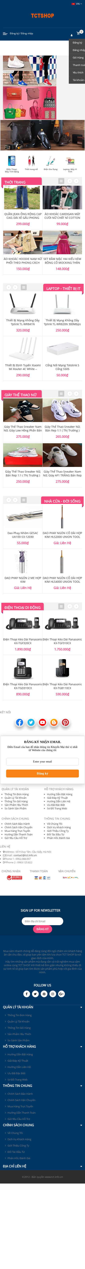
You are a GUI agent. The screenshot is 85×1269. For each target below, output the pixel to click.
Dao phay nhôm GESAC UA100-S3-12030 (23, 535)
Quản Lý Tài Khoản (15, 798)
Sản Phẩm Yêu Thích (16, 805)
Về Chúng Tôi (54, 824)
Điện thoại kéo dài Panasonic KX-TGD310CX (22, 686)
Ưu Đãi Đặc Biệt (56, 805)
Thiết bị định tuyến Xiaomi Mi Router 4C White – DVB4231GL (23, 369)
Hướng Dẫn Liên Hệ (58, 801)
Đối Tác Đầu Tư (55, 834)
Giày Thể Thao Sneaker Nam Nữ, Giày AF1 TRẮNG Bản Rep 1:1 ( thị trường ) (62, 475)
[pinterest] (44, 994)
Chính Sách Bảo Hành (17, 824)
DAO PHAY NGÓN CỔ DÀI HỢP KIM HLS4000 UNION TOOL (62, 580)
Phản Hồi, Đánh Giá (58, 838)
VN (78, 4)
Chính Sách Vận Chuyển (18, 827)
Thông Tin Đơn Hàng (17, 794)
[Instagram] (52, 994)
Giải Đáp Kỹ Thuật (57, 798)
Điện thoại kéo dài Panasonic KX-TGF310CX (62, 641)
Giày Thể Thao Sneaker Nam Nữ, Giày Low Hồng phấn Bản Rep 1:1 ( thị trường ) (23, 430)
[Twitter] (35, 994)
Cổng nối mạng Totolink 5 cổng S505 (62, 367)
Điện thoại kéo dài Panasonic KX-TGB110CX (62, 686)
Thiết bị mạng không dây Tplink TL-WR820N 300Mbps (62, 322)
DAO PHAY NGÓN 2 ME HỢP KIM (23, 580)
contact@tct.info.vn (25, 855)
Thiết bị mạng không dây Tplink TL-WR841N (23, 322)
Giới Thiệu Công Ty (58, 831)
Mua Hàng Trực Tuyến (17, 831)
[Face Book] (26, 994)
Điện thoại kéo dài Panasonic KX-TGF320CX (22, 641)
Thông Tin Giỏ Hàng (16, 801)
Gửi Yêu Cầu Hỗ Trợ (16, 838)
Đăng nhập (27, 33)
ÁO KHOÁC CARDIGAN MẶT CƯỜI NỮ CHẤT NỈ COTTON (62, 216)
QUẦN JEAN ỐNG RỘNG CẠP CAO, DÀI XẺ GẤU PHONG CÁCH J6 (23, 218)
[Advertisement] (42, 1226)
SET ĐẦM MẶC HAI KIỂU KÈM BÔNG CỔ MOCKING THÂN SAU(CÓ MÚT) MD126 (62, 263)
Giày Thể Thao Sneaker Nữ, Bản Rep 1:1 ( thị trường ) (23, 473)
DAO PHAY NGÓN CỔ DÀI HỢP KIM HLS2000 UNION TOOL (62, 535)
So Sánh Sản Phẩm (15, 808)
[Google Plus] (61, 994)
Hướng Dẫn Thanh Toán (19, 834)
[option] (23, 230)
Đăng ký (14, 33)
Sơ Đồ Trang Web (57, 808)
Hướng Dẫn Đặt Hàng (59, 794)
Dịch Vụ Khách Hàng (59, 827)
